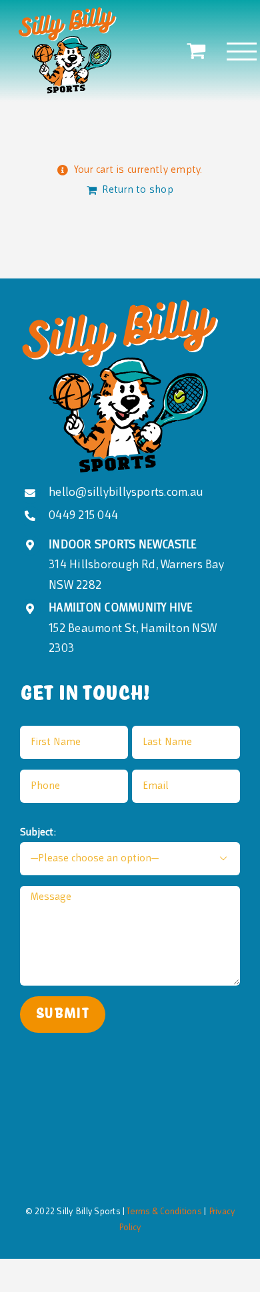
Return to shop (137, 190)
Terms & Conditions (163, 1212)
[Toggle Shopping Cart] (196, 50)
